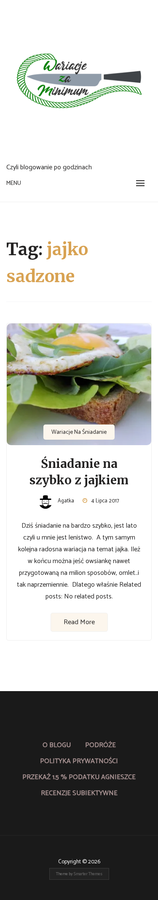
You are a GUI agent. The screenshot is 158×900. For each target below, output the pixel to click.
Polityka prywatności (79, 761)
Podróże (100, 745)
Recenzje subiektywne (79, 793)
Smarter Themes (88, 874)
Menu (13, 183)
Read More (79, 622)
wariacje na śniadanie (79, 432)
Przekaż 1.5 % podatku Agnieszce (79, 777)
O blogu (57, 745)
